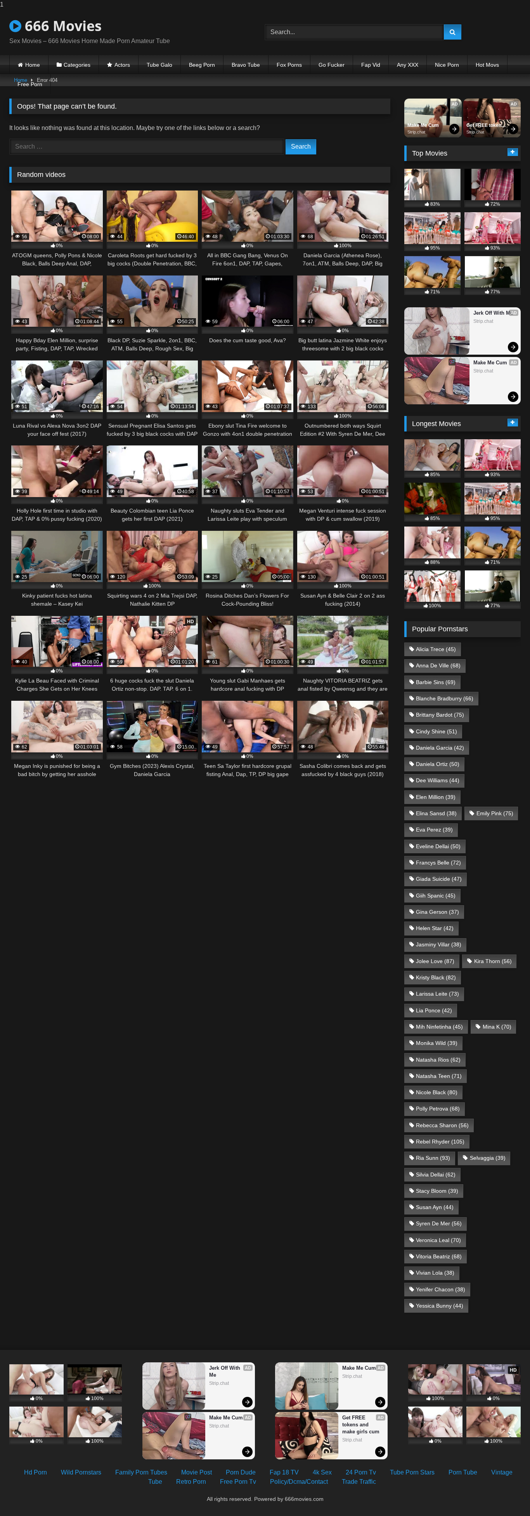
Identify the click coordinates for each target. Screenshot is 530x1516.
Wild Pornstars (81, 1472)
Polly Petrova (438, 1108)
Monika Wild (436, 1043)
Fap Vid (370, 65)
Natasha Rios (438, 1060)
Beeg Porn (202, 65)
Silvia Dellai (436, 1174)
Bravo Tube (246, 65)
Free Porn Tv (238, 1481)
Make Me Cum (423, 125)
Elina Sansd (436, 813)
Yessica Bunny (439, 1306)
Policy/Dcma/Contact (299, 1481)
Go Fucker (332, 65)
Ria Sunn (433, 1158)
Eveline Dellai (438, 846)
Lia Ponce (434, 1010)
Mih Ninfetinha (439, 1027)
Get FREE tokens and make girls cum (485, 126)
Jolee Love (435, 961)
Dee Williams (437, 780)
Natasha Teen (439, 1076)
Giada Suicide (439, 879)
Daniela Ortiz (437, 764)
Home (32, 65)
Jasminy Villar (438, 944)
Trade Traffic (359, 1481)
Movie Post (196, 1472)
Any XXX (407, 65)
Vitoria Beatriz (439, 1256)
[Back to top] (505, 1494)
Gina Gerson (437, 912)
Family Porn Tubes (141, 1472)
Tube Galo (159, 65)
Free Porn (29, 84)
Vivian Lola (435, 1273)
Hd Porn (35, 1472)
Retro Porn (191, 1481)
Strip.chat (416, 132)
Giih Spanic (436, 895)
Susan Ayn (435, 1207)
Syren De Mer (439, 1223)
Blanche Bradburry (444, 698)
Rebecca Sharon (442, 1125)
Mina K (497, 1027)
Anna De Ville (438, 665)
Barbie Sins (436, 682)
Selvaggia (488, 1158)
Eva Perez (434, 829)
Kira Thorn (493, 961)
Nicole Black (436, 1092)
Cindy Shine (436, 731)
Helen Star (435, 928)
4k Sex (322, 1472)
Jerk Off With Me (493, 313)
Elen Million (436, 797)
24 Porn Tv (361, 1472)
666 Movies (61, 25)
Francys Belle (438, 862)
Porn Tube (463, 1472)
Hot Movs (487, 65)
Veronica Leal (438, 1240)
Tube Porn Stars (412, 1472)
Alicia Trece (436, 649)
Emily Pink (494, 813)
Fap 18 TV (284, 1472)
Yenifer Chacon (440, 1289)
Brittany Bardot (440, 715)
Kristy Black (436, 977)
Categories (77, 65)
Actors (122, 65)
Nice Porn (447, 65)
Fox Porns (289, 65)
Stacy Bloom (437, 1191)
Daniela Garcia (440, 748)
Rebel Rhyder (440, 1141)
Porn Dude (241, 1472)
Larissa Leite (437, 994)
